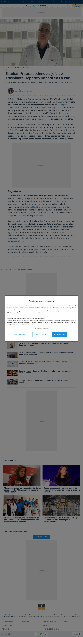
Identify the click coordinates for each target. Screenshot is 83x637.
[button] (41, 328)
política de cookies (27, 313)
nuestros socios (31, 305)
